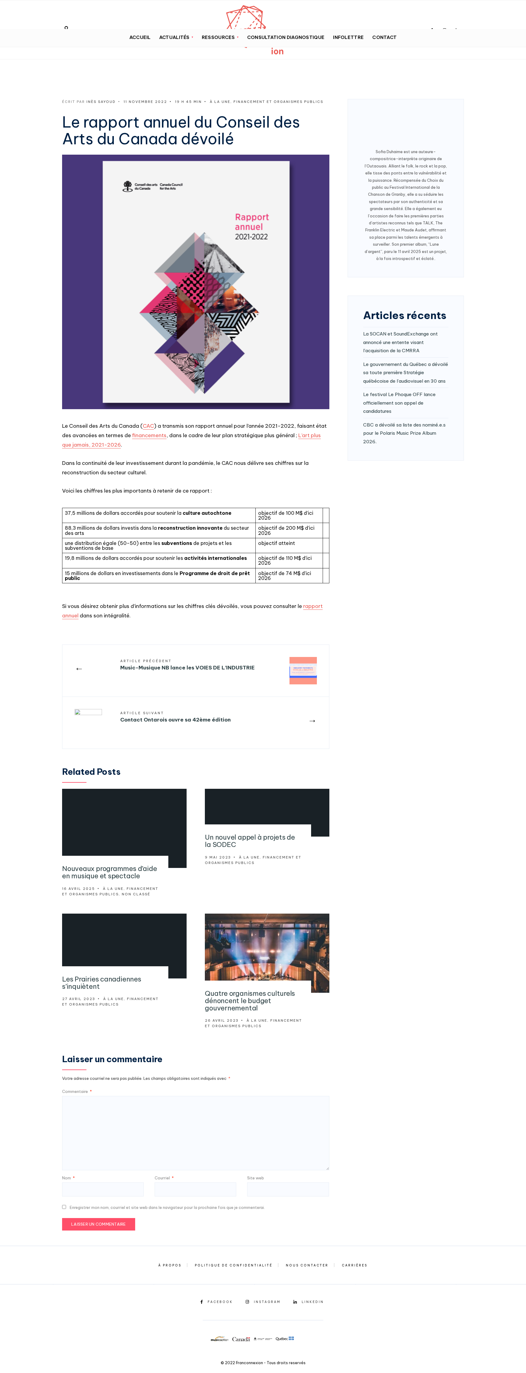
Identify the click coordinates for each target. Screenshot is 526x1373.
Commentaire (77, 1091)
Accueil (140, 37)
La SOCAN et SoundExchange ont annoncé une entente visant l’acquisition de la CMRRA (400, 342)
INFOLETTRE (348, 37)
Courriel (164, 1177)
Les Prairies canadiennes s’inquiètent (101, 983)
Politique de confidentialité (233, 1265)
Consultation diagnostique (286, 37)
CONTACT (384, 37)
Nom (68, 1177)
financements (149, 435)
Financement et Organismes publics (278, 102)
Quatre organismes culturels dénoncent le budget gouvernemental (250, 1000)
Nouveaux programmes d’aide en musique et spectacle (109, 872)
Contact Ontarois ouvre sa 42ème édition (175, 717)
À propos (169, 1265)
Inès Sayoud (101, 102)
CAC (148, 426)
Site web (255, 1177)
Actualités (174, 37)
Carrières (354, 1265)
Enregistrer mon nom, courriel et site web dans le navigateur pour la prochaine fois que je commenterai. (167, 1207)
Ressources (218, 37)
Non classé (136, 894)
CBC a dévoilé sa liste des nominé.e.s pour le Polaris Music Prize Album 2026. (404, 433)
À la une (220, 102)
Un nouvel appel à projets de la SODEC (250, 841)
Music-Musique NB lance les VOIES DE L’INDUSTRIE (187, 665)
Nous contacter (307, 1265)
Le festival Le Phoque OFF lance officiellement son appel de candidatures (399, 403)
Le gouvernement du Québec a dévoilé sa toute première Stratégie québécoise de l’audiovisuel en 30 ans (405, 372)
